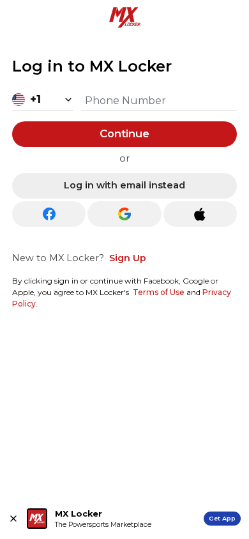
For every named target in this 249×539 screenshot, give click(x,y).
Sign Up (127, 258)
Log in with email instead (124, 185)
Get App (222, 518)
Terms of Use (159, 292)
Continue (124, 133)
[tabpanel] (124, 182)
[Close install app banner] (13, 518)
